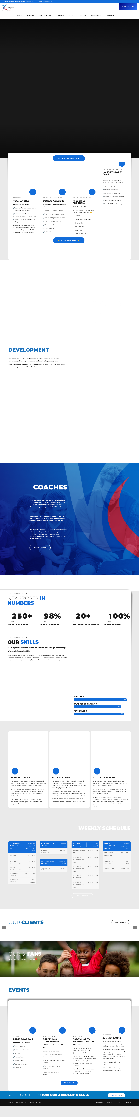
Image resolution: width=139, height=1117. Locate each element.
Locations (128, 1102)
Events (71, 15)
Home (19, 15)
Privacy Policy (100, 1102)
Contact (110, 15)
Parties (83, 15)
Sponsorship (96, 15)
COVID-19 (120, 1102)
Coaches (60, 15)
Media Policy (110, 1102)
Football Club (45, 15)
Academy (30, 15)
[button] (4, 927)
